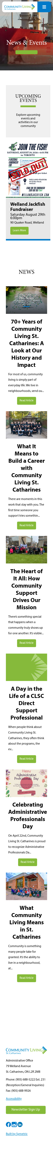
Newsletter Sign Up (25, 1109)
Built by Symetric (17, 1134)
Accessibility (14, 1098)
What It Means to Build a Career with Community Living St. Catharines (26, 468)
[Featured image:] (26, 313)
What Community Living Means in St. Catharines (26, 922)
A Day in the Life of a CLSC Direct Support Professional (26, 703)
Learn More (19, 230)
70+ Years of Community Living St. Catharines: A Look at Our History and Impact (26, 343)
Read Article (27, 400)
